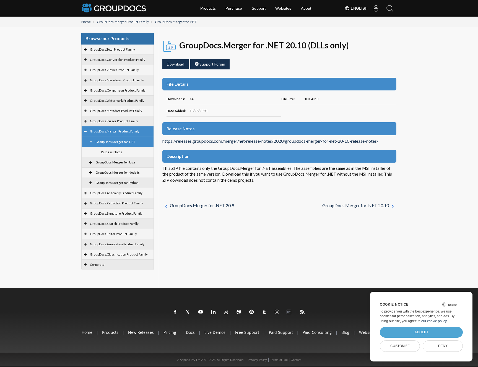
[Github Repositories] (239, 312)
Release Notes (111, 152)
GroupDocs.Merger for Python (117, 182)
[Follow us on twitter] (188, 312)
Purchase (233, 8)
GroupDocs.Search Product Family (114, 223)
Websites (283, 8)
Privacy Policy (257, 359)
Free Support (247, 332)
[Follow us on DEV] (289, 312)
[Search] (390, 8)
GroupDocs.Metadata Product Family (116, 111)
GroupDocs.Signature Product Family (116, 213)
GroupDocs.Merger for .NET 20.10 (355, 205)
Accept (421, 332)
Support (259, 8)
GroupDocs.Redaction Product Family (116, 203)
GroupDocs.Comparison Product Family (118, 90)
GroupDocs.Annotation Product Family (117, 244)
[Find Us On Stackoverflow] (226, 312)
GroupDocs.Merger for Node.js (117, 172)
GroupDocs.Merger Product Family (123, 22)
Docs (190, 332)
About (306, 8)
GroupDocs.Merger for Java (115, 162)
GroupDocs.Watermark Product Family (117, 100)
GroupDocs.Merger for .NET (176, 22)
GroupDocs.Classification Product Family (119, 254)
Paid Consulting (317, 332)
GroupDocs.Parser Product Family (114, 121)
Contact (296, 359)
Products (208, 8)
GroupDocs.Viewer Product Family (114, 70)
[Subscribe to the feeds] (302, 312)
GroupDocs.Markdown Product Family (117, 80)
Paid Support (281, 332)
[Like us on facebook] (175, 312)
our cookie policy (433, 321)
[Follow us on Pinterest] (251, 312)
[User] (376, 8)
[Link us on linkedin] (213, 312)
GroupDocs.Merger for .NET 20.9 (202, 205)
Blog (345, 332)
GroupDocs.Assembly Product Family (116, 193)
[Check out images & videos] (277, 312)
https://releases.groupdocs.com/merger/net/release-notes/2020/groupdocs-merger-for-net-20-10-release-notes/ (270, 141)
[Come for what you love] (264, 312)
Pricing (169, 332)
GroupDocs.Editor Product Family (113, 234)
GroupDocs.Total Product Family (112, 49)
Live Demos (214, 332)
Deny (443, 346)
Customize (400, 346)
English (359, 8)
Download (175, 64)
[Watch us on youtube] (200, 312)
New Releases (141, 332)
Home (86, 22)
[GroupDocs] (114, 8)
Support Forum (212, 64)
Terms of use (279, 359)
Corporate (97, 264)
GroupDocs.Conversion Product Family (117, 59)
